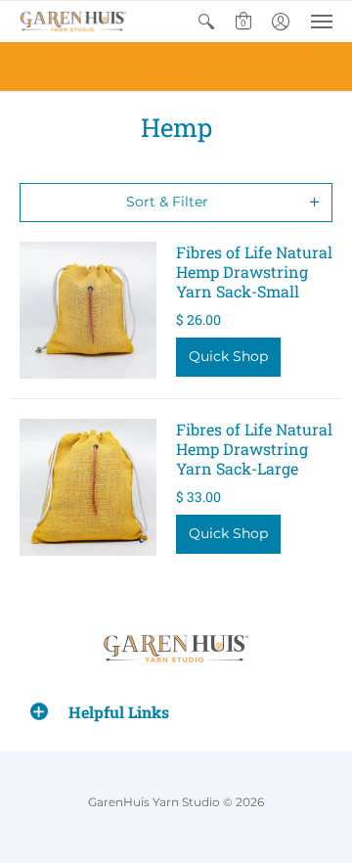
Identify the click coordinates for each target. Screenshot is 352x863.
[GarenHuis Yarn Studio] (73, 21)
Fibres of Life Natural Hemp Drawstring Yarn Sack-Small (254, 271)
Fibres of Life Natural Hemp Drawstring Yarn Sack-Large (254, 448)
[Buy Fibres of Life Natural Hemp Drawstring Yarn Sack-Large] (88, 487)
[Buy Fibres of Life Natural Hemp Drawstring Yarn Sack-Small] (88, 310)
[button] (206, 21)
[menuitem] (206, 21)
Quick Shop (228, 356)
